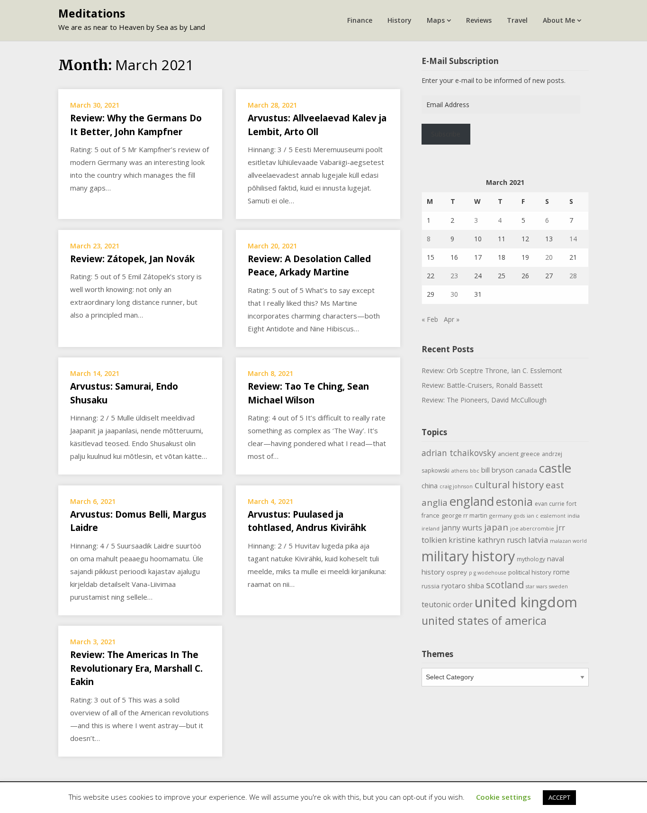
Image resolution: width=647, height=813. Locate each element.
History (399, 20)
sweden (558, 586)
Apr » (451, 319)
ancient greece (519, 454)
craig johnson (456, 486)
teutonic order (447, 604)
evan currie (550, 504)
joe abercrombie (532, 528)
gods (519, 515)
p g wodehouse (487, 572)
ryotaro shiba (462, 585)
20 (549, 257)
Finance (359, 20)
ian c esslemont (546, 515)
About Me (559, 20)
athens (459, 470)
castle (555, 467)
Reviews (479, 20)
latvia (538, 539)
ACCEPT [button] (559, 797)
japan (496, 527)
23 (454, 275)
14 (573, 238)
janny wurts (461, 528)
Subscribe (445, 133)
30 (454, 294)
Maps (436, 20)
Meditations (91, 13)
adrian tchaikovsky (459, 452)
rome (561, 571)
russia (431, 586)
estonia (514, 501)
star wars (536, 586)
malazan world (568, 541)
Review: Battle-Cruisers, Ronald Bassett (482, 385)
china (430, 485)
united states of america (484, 620)
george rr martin (464, 516)
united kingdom (526, 602)
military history (468, 556)
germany (500, 515)
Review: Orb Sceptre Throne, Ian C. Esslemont (492, 370)
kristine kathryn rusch (487, 540)
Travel (517, 20)
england (471, 501)
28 (573, 275)
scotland (505, 584)
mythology (531, 559)
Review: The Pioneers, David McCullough (484, 399)
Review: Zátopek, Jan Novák (132, 259)
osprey (457, 572)
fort (571, 504)
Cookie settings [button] (503, 797)
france (431, 516)
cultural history (509, 484)
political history (529, 572)
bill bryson (497, 470)
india (573, 515)
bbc (474, 470)
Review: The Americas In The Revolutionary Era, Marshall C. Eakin (136, 668)
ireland (431, 528)
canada (526, 470)
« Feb (430, 319)
